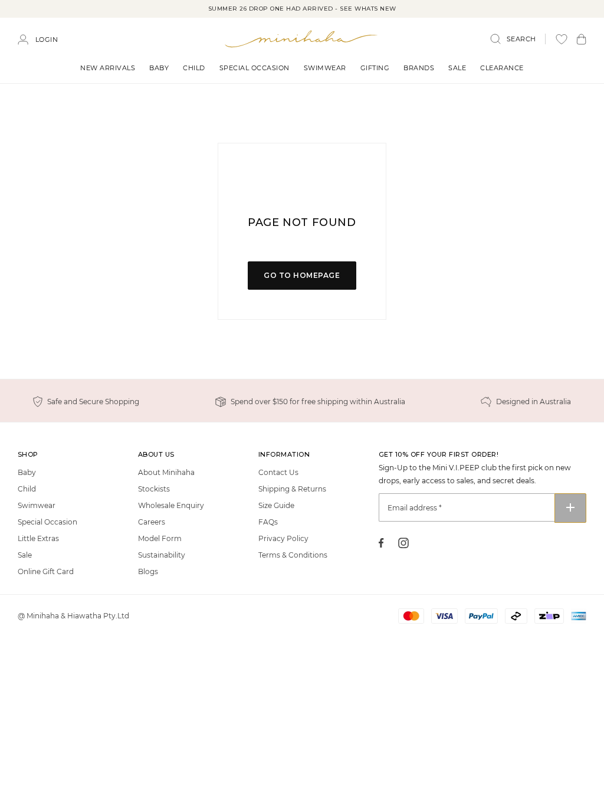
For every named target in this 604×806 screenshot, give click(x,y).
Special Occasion (254, 68)
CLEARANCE (502, 68)
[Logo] (302, 38)
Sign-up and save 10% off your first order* (302, 8)
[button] (581, 39)
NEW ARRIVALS (107, 68)
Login (46, 39)
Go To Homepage (302, 275)
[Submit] (570, 508)
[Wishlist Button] (561, 39)
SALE (457, 68)
